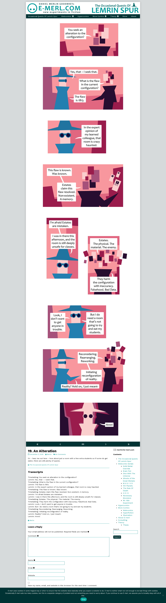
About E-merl (124, 518)
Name (32, 560)
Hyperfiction (128, 513)
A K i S (126, 493)
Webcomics (66, 16)
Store (124, 16)
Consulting (122, 520)
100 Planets (128, 486)
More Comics (98, 16)
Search (116, 529)
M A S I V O (128, 483)
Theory (113, 16)
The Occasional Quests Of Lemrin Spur (44, 465)
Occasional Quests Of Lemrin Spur (42, 16)
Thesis (126, 525)
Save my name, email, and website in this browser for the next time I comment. (62, 585)
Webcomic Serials (125, 464)
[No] (163, 595)
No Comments (60, 454)
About (133, 16)
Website (31, 575)
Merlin (49, 454)
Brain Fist (127, 471)
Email (32, 568)
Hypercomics (83, 16)
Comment (34, 536)
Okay (84, 599)
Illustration (127, 515)
